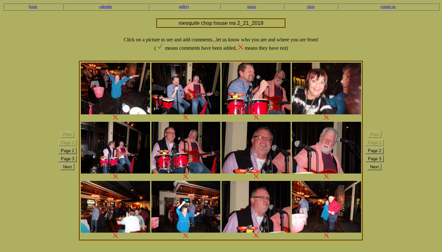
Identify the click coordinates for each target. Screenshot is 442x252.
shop (311, 6)
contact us (388, 6)
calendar (105, 6)
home (33, 6)
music (251, 6)
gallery (184, 6)
